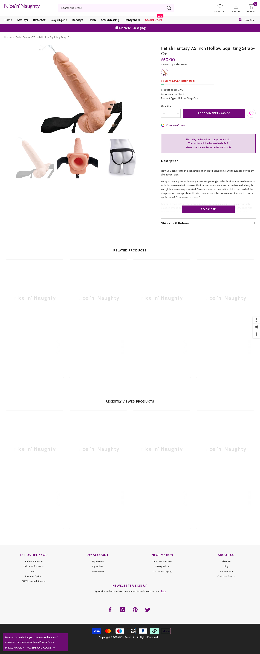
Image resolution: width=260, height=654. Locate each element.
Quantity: (166, 106)
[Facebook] (110, 610)
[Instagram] (123, 610)
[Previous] (5, 157)
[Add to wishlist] (251, 112)
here (163, 591)
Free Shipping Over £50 (132, 28)
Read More (208, 209)
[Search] (116, 8)
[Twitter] (148, 610)
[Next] (149, 157)
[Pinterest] (135, 610)
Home (7, 37)
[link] (34, 344)
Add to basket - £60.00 (214, 113)
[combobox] (111, 8)
